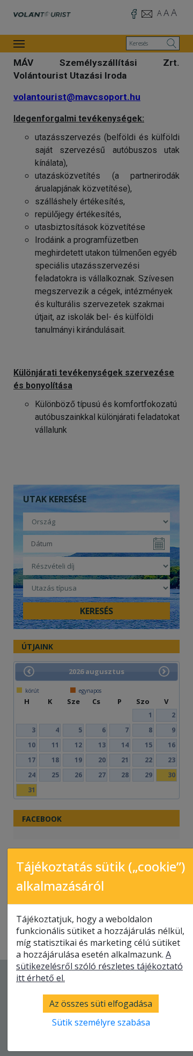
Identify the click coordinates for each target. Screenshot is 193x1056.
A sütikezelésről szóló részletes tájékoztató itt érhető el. (99, 966)
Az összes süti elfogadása (100, 1003)
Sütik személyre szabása (101, 1022)
